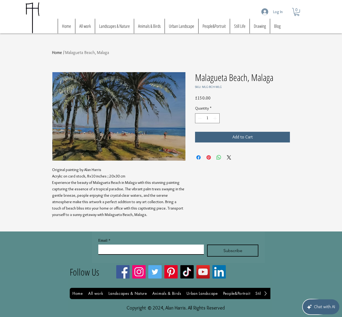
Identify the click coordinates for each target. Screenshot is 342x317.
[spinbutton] (207, 118)
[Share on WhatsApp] (219, 157)
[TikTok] (187, 272)
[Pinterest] (171, 272)
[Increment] (215, 118)
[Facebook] (123, 272)
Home (57, 52)
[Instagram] (139, 272)
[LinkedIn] (219, 272)
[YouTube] (203, 272)
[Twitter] (155, 272)
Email (104, 240)
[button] (296, 12)
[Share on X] (229, 157)
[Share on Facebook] (198, 157)
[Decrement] (199, 118)
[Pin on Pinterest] (208, 157)
